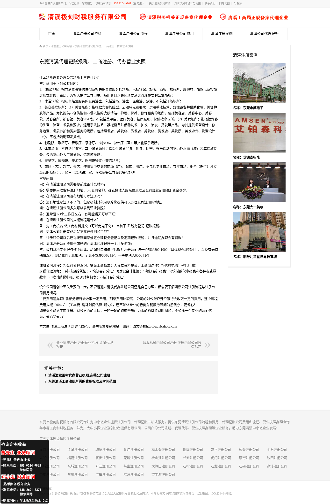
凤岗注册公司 (49, 449)
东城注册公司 (77, 466)
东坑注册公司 (77, 474)
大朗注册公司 (49, 458)
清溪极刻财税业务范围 (187, 3)
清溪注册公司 (77, 449)
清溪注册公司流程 (133, 34)
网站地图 (224, 3)
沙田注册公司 (277, 458)
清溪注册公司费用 (179, 34)
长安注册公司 (193, 458)
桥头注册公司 (249, 449)
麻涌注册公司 (133, 474)
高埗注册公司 (277, 466)
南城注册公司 (49, 466)
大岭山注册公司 (163, 466)
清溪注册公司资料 (86, 34)
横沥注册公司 (77, 458)
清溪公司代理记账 (264, 34)
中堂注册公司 (49, 474)
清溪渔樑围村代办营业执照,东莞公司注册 (79, 375)
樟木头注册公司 (163, 449)
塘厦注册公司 (105, 449)
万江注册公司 (105, 466)
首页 (51, 34)
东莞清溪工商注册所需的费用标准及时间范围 (82, 381)
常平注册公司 (221, 449)
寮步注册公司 (105, 458)
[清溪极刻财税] (163, 18)
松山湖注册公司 (163, 458)
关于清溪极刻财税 (159, 3)
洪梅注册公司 (105, 474)
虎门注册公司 (221, 458)
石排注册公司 (193, 466)
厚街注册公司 (249, 458)
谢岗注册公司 (193, 449)
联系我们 (210, 3)
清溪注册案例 (222, 34)
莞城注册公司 (133, 458)
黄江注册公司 (133, 449)
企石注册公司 (277, 449)
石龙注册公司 (221, 466)
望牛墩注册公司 (163, 474)
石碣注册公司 (249, 466)
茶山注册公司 (133, 466)
